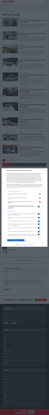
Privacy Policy (31, 244)
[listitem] (24, 191)
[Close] (45, 170)
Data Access (24, 244)
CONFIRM (16, 240)
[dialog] (24, 207)
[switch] (39, 194)
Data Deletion (17, 244)
